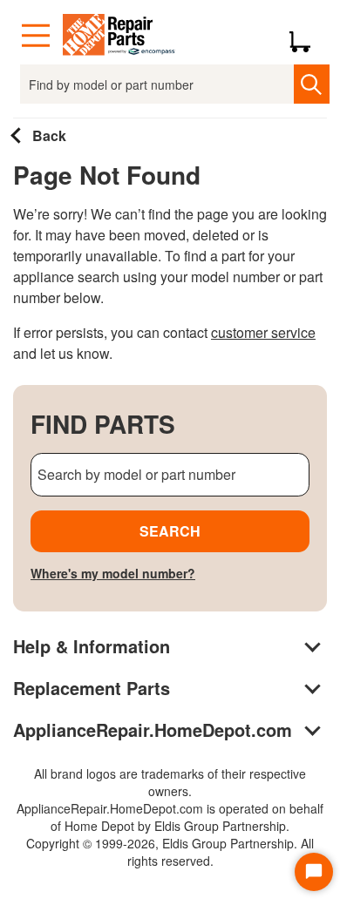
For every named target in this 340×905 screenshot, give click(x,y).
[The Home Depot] (119, 35)
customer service (263, 332)
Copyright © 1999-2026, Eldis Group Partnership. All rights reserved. (170, 851)
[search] (312, 84)
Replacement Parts (91, 687)
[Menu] (36, 35)
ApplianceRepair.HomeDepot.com (152, 729)
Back (47, 135)
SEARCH (170, 531)
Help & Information (91, 645)
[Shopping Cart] (306, 35)
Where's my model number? (113, 573)
